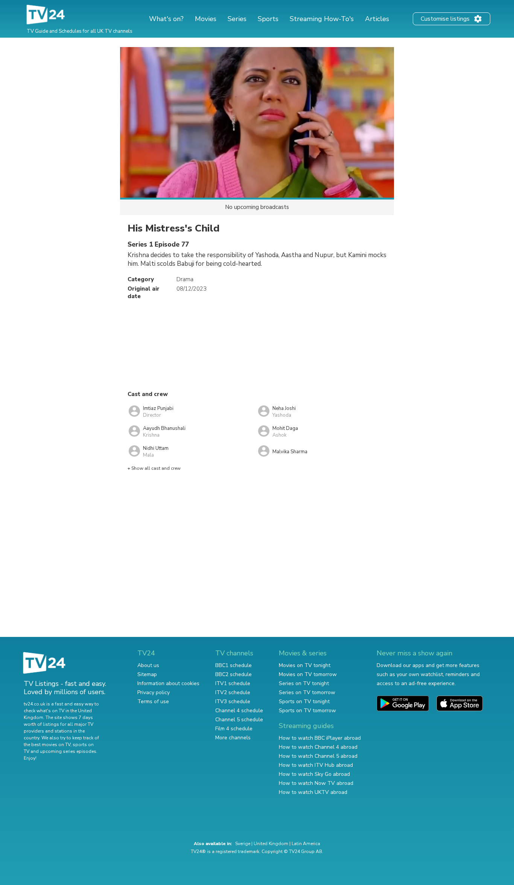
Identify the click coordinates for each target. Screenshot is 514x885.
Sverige (242, 844)
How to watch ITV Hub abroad (316, 765)
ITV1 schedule (232, 683)
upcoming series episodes (68, 751)
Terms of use (153, 701)
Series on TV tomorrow (307, 692)
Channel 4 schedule (239, 710)
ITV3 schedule (232, 701)
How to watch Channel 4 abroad (318, 747)
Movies (205, 18)
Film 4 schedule (233, 728)
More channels (233, 737)
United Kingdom (271, 844)
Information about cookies (168, 683)
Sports (268, 18)
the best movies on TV (47, 745)
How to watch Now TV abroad (316, 783)
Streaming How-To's (322, 18)
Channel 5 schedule (239, 719)
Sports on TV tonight (304, 701)
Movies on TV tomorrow (308, 674)
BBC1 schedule (233, 665)
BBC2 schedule (233, 674)
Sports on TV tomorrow (307, 710)
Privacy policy (153, 692)
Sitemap (147, 674)
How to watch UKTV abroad (313, 792)
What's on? (166, 18)
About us (148, 665)
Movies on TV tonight (304, 665)
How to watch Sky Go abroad (314, 774)
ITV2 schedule (232, 692)
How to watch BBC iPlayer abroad (320, 738)
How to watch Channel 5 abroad (318, 756)
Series (237, 18)
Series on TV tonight (304, 683)
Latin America (306, 844)
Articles (377, 18)
